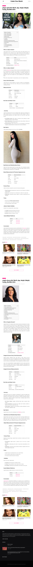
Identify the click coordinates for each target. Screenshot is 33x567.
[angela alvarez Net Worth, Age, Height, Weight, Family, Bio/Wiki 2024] (10, 301)
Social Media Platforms (8, 45)
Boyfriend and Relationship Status (10, 40)
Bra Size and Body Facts (8, 37)
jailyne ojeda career (11, 238)
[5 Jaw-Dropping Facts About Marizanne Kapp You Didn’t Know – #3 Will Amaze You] (24, 248)
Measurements (7, 36)
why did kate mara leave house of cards (8, 252)
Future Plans (7, 42)
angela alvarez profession (23, 491)
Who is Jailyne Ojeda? (8, 33)
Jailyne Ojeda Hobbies (8, 44)
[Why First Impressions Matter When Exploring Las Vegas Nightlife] (4, 548)
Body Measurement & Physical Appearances (11, 41)
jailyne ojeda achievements (16, 237)
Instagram (15, 65)
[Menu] (3, 1)
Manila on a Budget (10, 544)
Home (3, 3)
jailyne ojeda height (17, 238)
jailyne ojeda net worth (6, 239)
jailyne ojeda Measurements (24, 238)
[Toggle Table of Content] (17, 32)
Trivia (6, 43)
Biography (4, 5)
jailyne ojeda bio (5, 238)
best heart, (24, 228)
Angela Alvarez (18, 474)
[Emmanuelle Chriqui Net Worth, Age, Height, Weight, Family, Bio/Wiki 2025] (9, 260)
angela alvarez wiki (5, 492)
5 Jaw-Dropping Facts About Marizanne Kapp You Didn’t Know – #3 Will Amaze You (24, 253)
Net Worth (6, 39)
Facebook (22, 352)
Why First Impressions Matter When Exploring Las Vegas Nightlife (16, 547)
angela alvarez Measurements (7, 491)
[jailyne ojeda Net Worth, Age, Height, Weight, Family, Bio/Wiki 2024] (16, 28)
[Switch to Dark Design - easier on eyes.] (28, 1)
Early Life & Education (8, 35)
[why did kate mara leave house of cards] (9, 248)
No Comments (11, 11)
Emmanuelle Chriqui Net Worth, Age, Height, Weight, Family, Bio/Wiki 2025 (8, 265)
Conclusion (6, 46)
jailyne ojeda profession (13, 239)
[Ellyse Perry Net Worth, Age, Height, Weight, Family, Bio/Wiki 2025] (24, 260)
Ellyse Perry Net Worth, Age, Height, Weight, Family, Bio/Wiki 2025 (23, 265)
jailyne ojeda (4, 237)
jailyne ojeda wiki (19, 239)
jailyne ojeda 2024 (9, 237)
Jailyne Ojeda (18, 220)
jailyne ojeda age (23, 237)
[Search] (29, 1)
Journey (6, 38)
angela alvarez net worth (15, 491)
